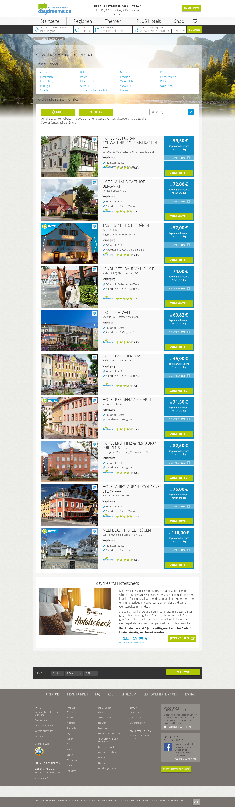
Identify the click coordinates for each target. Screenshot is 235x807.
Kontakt (191, 694)
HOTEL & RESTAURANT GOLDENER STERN (132, 489)
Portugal (45, 85)
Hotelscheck (135, 712)
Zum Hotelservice (176, 769)
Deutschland (167, 72)
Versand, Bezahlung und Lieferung (47, 713)
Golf (69, 744)
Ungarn (124, 90)
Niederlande (87, 81)
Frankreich (46, 76)
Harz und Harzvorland (109, 733)
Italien (83, 76)
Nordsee (102, 762)
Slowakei (125, 85)
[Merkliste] (195, 21)
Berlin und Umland (107, 752)
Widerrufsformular (44, 725)
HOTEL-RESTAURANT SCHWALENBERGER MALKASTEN (130, 140)
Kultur (70, 738)
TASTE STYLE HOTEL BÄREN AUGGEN (126, 227)
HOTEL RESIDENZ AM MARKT (127, 399)
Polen (163, 81)
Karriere (39, 736)
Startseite (49, 21)
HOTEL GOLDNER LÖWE (123, 355)
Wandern (71, 712)
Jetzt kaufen (179, 638)
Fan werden (187, 759)
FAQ (97, 694)
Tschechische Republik (94, 90)
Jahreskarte (135, 717)
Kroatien (125, 76)
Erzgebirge (103, 728)
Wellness (71, 722)
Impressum (128, 694)
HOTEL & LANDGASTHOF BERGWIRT (124, 184)
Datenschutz (41, 720)
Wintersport (72, 760)
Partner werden (179, 727)
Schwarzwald (104, 717)
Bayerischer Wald (106, 746)
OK (196, 802)
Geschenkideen (137, 722)
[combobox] (171, 112)
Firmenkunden (77, 694)
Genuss (70, 749)
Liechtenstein (168, 76)
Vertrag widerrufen (44, 730)
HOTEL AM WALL (117, 312)
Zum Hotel (179, 173)
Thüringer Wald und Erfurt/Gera (108, 740)
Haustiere (71, 770)
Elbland (102, 757)
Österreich (126, 81)
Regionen (82, 21)
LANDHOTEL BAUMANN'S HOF (128, 268)
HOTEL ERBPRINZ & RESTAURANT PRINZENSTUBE (131, 445)
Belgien (84, 72)
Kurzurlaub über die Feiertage (139, 736)
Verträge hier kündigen (161, 694)
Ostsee (101, 712)
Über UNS (53, 694)
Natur (69, 765)
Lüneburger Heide (107, 768)
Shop (179, 21)
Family (70, 717)
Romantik (71, 728)
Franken (102, 722)
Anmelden (191, 8)
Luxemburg (47, 81)
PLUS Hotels (149, 21)
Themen (113, 21)
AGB (110, 694)
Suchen (194, 30)
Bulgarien (125, 72)
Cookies (170, 800)
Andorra (45, 72)
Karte (59, 112)
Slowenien (166, 85)
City (68, 733)
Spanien (45, 90)
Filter (97, 112)
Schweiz (85, 85)
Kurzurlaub (56, 38)
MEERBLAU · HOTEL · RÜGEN (127, 530)
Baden (70, 754)
